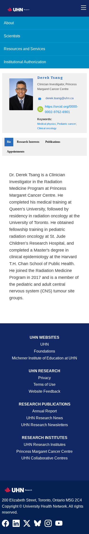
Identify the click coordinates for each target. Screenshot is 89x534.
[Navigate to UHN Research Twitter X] (26, 524)
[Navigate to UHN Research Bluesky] (37, 523)
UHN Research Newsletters (44, 425)
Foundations (44, 351)
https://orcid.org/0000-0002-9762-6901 (61, 109)
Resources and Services (24, 49)
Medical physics (46, 123)
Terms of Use (44, 384)
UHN (44, 344)
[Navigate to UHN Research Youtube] (58, 524)
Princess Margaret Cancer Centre (44, 451)
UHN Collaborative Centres (44, 458)
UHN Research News (44, 418)
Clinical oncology (46, 128)
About (9, 23)
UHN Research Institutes (45, 445)
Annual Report (44, 411)
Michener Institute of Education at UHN (44, 358)
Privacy (44, 378)
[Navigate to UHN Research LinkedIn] (16, 524)
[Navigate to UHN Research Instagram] (48, 524)
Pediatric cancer (66, 123)
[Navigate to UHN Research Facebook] (5, 524)
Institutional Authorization (25, 62)
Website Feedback (44, 391)
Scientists (12, 36)
